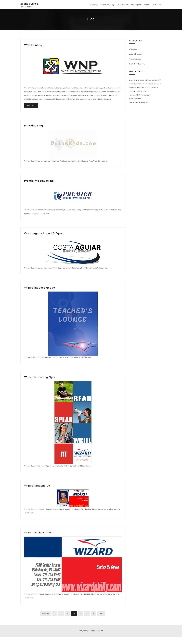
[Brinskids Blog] (73, 144)
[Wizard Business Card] (73, 564)
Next (101, 613)
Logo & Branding (107, 4)
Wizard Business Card (39, 532)
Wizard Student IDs (37, 485)
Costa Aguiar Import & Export (44, 233)
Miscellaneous (123, 4)
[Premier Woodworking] (73, 196)
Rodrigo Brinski (29, 3)
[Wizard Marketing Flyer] (73, 422)
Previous (45, 613)
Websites (94, 4)
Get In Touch (157, 4)
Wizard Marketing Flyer (39, 377)
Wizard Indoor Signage (39, 287)
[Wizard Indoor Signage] (73, 324)
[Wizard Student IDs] (73, 498)
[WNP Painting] (73, 67)
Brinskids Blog (33, 125)
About (146, 4)
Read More (31, 106)
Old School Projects (137, 64)
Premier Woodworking (39, 181)
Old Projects (136, 4)
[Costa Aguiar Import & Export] (73, 251)
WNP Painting (33, 45)
